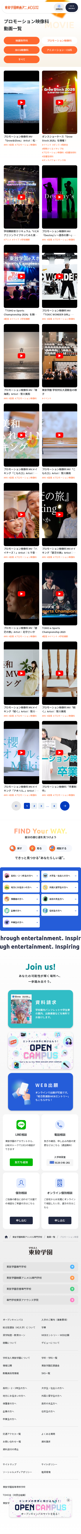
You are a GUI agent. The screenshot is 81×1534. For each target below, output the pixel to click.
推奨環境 (45, 1472)
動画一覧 (51, 1236)
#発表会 (64, 144)
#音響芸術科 (47, 156)
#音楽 (11, 144)
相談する (61, 848)
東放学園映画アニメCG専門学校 (27, 1236)
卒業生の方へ (17, 922)
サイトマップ (9, 1464)
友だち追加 (21, 1162)
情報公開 (7, 1365)
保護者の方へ (17, 898)
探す (19, 848)
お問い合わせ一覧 (12, 1441)
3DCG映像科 (21, 50)
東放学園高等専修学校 (14, 1486)
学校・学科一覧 (49, 1357)
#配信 (6, 318)
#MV (6, 144)
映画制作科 (22, 40)
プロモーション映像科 (59, 40)
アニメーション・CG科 (59, 50)
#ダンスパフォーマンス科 (54, 160)
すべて (21, 59)
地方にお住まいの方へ (21, 887)
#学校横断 (25, 239)
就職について (9, 1342)
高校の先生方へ (56, 898)
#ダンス (56, 144)
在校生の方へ (55, 910)
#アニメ (7, 239)
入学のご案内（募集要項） (55, 1319)
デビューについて (50, 1342)
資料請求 (45, 1441)
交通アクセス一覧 (12, 1433)
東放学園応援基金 (50, 1365)
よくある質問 (48, 1433)
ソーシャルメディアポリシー (17, 1472)
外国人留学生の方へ (58, 887)
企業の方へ (16, 910)
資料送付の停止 (11, 1449)
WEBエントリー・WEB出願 (55, 1335)
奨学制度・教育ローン (14, 1335)
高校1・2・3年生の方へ (22, 875)
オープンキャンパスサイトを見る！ (40, 1514)
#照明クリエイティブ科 (53, 148)
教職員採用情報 (11, 1373)
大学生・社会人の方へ (59, 875)
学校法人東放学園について (16, 1357)
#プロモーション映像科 (26, 144)
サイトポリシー (49, 1464)
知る (39, 848)
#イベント (46, 144)
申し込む (21, 1220)
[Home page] (6, 1237)
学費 (43, 1327)
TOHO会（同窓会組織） (15, 1494)
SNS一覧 (45, 1373)
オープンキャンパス (13, 1319)
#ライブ (15, 239)
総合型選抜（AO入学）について (19, 1327)
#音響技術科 (70, 152)
